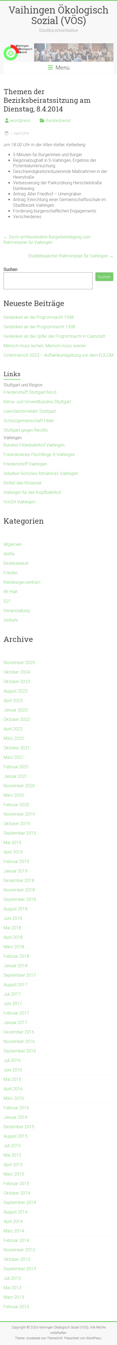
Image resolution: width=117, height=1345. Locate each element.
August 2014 (15, 1212)
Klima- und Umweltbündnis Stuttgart (37, 401)
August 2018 (15, 908)
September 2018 (20, 899)
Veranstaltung (17, 610)
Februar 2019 (16, 861)
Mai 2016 (12, 1079)
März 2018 (14, 946)
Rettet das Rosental (22, 482)
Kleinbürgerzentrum (22, 582)
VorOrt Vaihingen (19, 501)
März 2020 (14, 795)
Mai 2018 (12, 927)
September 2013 (20, 1268)
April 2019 (13, 852)
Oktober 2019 (17, 823)
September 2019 (20, 833)
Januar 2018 (15, 965)
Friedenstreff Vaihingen (25, 464)
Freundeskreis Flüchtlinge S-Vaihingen (39, 454)
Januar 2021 (15, 776)
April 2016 (13, 1088)
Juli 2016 (12, 1060)
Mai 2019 (12, 842)
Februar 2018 (16, 956)
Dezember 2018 (19, 880)
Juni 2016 (13, 1069)
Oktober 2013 (17, 1259)
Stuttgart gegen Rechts (26, 430)
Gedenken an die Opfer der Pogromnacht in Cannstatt (54, 336)
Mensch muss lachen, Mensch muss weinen (45, 345)
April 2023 (13, 700)
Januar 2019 (15, 871)
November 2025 (19, 662)
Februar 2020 (16, 804)
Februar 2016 (16, 1107)
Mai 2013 (12, 1287)
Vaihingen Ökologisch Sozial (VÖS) (58, 15)
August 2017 (15, 984)
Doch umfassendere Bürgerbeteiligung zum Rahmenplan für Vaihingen (47, 239)
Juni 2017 (13, 1003)
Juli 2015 (12, 1145)
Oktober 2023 (17, 681)
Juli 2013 (12, 1278)
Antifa (9, 553)
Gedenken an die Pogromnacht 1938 (39, 317)
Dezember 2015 (19, 1126)
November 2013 (19, 1249)
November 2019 (19, 814)
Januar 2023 (15, 710)
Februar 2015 (16, 1183)
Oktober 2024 (17, 672)
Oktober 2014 (17, 1193)
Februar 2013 (16, 1306)
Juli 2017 (12, 994)
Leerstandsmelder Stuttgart (30, 411)
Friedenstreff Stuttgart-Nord (30, 392)
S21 (7, 601)
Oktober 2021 (17, 747)
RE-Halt (10, 591)
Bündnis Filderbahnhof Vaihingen (34, 445)
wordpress (20, 120)
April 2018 (13, 937)
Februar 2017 (16, 1013)
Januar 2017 (15, 1022)
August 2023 (15, 691)
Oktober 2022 (17, 719)
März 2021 (14, 757)
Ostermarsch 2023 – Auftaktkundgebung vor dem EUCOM (58, 355)
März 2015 (14, 1174)
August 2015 (15, 1136)
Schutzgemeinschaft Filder (29, 420)
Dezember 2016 (19, 1032)
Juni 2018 (13, 918)
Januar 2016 (15, 1117)
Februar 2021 (16, 766)
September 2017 (20, 975)
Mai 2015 (12, 1155)
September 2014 (20, 1202)
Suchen (10, 269)
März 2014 (14, 1231)
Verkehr (11, 620)
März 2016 (14, 1098)
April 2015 (13, 1164)
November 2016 (19, 1041)
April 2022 (13, 728)
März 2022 (14, 738)
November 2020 (19, 785)
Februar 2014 (16, 1240)
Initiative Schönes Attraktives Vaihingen (41, 473)
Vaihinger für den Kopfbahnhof (32, 492)
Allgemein (13, 544)
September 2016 (20, 1051)
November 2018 (19, 890)
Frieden (11, 572)
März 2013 (14, 1297)
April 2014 (13, 1221)
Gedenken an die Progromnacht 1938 (39, 326)
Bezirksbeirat (58, 120)
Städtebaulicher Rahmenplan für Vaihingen (70, 255)
